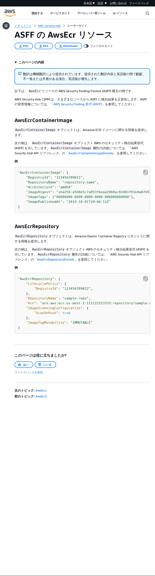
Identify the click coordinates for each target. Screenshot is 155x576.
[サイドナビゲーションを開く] (6, 25)
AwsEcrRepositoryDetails (55, 259)
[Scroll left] (28, 13)
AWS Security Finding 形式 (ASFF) (77, 104)
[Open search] (147, 13)
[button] (29, 62)
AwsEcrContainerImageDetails (90, 153)
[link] (77, 26)
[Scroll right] (130, 13)
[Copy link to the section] (11, 120)
